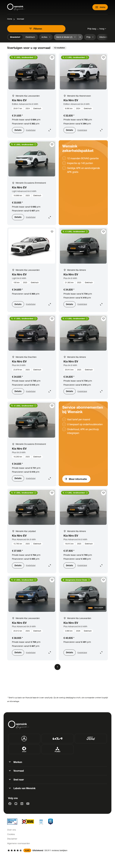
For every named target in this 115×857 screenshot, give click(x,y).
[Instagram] (16, 803)
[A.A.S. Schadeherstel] (50, 822)
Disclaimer (12, 838)
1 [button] (57, 666)
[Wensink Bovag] (28, 822)
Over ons (11, 829)
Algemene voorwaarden (18, 843)
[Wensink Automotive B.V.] (16, 7)
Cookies (11, 834)
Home (9, 19)
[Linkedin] (22, 803)
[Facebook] (10, 803)
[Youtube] (28, 803)
